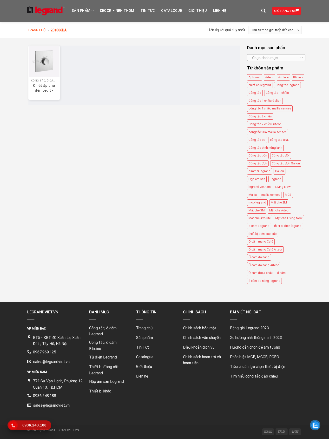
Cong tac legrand (287, 85)
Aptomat (255, 77)
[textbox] (275, 57)
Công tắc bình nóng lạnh (265, 147)
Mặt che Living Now (289, 218)
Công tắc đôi (281, 155)
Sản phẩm (81, 11)
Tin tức (147, 11)
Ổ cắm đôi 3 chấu (261, 273)
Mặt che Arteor (279, 210)
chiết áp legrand (260, 85)
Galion (279, 171)
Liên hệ (219, 11)
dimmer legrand (259, 171)
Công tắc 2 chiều (260, 116)
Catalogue (171, 11)
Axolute (283, 77)
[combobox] (276, 57)
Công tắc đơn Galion (286, 163)
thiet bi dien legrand (288, 226)
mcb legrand (257, 202)
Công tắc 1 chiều (277, 93)
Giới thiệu (197, 11)
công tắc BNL (279, 140)
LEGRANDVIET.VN (66, 430)
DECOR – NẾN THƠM (117, 11)
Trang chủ (36, 30)
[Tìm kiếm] (263, 11)
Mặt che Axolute (260, 218)
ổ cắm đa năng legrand (264, 281)
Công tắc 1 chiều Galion (265, 100)
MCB (288, 194)
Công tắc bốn (258, 155)
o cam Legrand (259, 226)
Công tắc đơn (258, 163)
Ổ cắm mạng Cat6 (261, 241)
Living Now (283, 187)
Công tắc (255, 93)
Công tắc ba (257, 140)
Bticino (298, 77)
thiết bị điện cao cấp (263, 234)
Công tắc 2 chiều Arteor (265, 124)
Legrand (275, 179)
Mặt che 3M (257, 210)
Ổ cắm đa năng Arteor (264, 265)
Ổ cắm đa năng (259, 257)
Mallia (253, 194)
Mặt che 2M (279, 202)
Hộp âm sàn (257, 179)
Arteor (269, 77)
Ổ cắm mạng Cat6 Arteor (265, 249)
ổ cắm (281, 273)
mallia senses (270, 194)
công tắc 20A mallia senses (268, 132)
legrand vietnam (260, 187)
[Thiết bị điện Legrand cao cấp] (46, 10)
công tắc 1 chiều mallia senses (270, 108)
